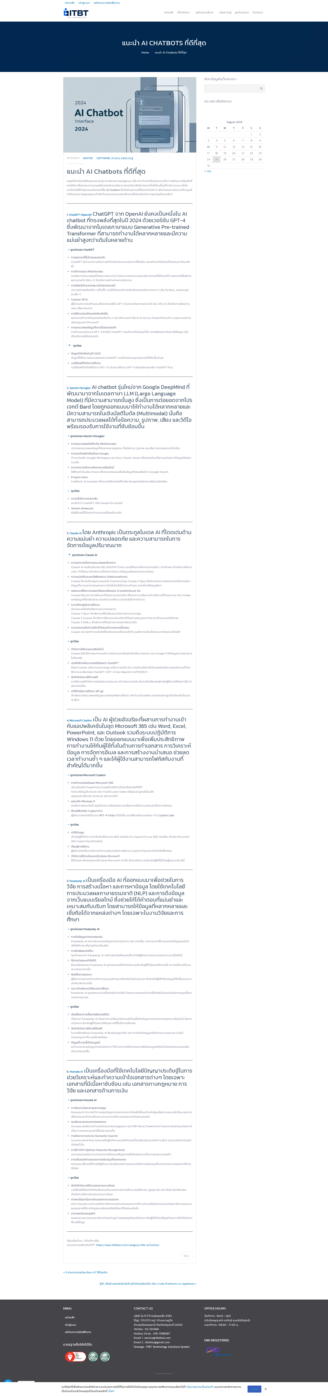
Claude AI (76, 533)
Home (145, 52)
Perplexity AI (77, 881)
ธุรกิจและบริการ (204, 12)
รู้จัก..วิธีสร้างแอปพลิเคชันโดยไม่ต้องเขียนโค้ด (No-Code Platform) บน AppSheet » (148, 1284)
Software (103, 158)
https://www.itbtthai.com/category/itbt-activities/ (127, 1245)
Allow (254, 1389)
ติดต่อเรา (257, 12)
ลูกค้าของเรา (242, 12)
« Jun (207, 171)
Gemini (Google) (80, 388)
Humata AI (76, 1071)
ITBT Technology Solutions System (168, 1347)
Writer (88, 158)
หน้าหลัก (169, 12)
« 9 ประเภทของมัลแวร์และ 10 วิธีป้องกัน (85, 1272)
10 (208, 147)
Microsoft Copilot (81, 720)
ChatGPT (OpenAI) (80, 215)
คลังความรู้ (225, 12)
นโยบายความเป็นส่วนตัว (200, 1387)
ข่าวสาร (115, 158)
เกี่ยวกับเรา (183, 12)
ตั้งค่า (111, 1391)
